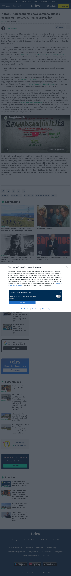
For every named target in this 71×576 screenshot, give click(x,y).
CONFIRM (22, 302)
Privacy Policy (46, 309)
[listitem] (35, 292)
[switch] (58, 296)
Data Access (35, 309)
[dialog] (35, 288)
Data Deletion (25, 309)
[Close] (67, 267)
